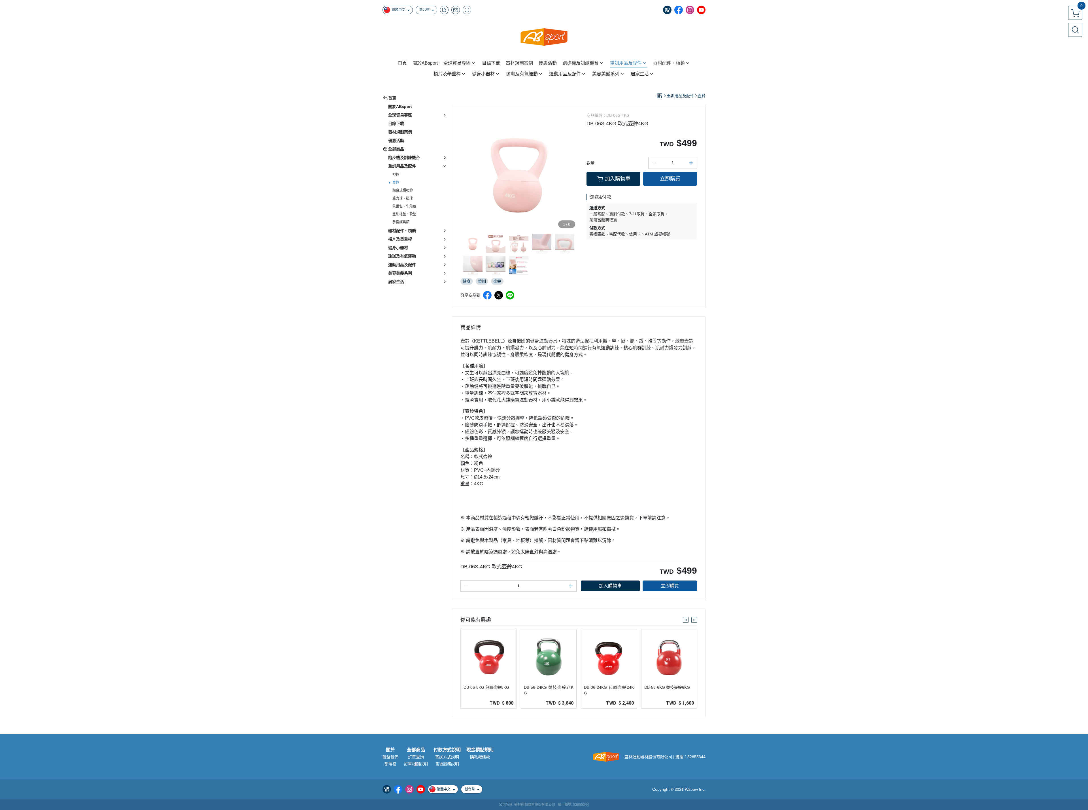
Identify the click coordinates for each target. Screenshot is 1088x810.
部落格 (390, 764)
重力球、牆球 (402, 198)
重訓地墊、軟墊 (404, 214)
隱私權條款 (480, 757)
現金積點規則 (480, 750)
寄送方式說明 (447, 757)
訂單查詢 (416, 757)
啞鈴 (395, 175)
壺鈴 (395, 182)
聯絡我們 (390, 757)
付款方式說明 (447, 750)
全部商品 (416, 750)
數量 (590, 163)
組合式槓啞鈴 (402, 190)
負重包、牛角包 (404, 206)
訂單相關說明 (416, 764)
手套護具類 (400, 222)
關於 (390, 750)
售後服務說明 (447, 764)
